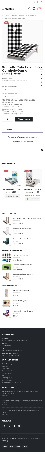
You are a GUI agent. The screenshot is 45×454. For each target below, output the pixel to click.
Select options (13, 196)
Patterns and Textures (15, 80)
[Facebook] (30, 2)
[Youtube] (41, 2)
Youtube (19, 426)
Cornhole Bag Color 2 (10, 93)
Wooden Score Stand (14, 111)
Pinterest (41, 81)
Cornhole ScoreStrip (13, 114)
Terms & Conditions (8, 371)
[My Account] (29, 8)
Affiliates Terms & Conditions (11, 382)
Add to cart (25, 119)
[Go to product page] (6, 220)
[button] (3, 9)
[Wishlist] (33, 8)
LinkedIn (41, 74)
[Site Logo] (9, 8)
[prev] (36, 67)
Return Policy (6, 375)
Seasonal (24, 80)
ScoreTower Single (13, 109)
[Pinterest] (37, 2)
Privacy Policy (6, 373)
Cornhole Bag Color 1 (10, 86)
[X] (34, 2)
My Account (5, 366)
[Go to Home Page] (2, 16)
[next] (39, 67)
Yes (8, 102)
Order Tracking (7, 364)
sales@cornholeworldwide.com (12, 350)
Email (41, 85)
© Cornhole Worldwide (9, 438)
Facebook (41, 67)
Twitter (41, 71)
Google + (41, 78)
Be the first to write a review (22, 142)
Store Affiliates (7, 380)
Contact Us (5, 368)
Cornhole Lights (12, 107)
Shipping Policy (7, 378)
